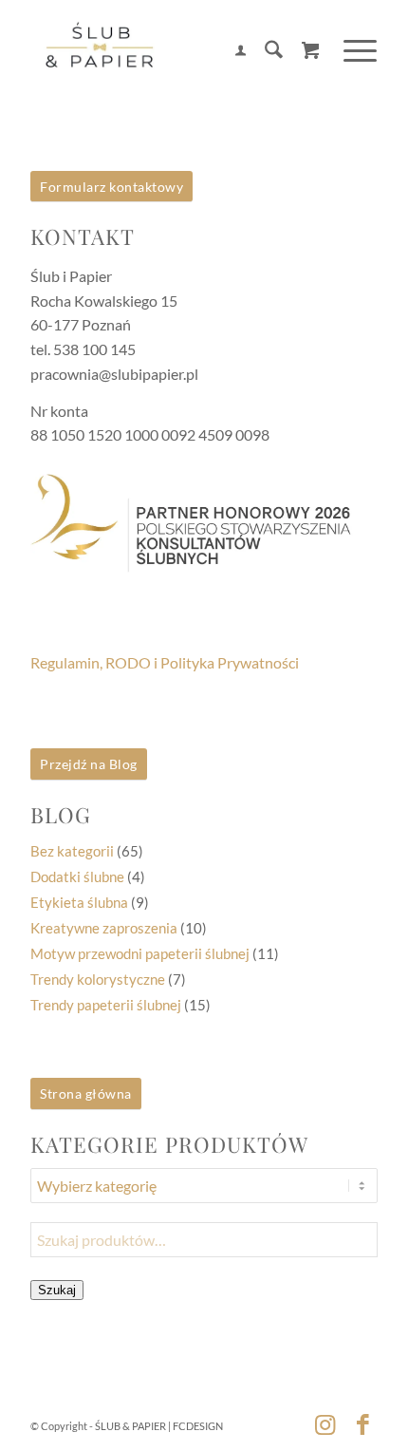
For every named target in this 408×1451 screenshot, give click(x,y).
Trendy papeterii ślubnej (105, 1004)
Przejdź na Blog (89, 764)
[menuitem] (231, 52)
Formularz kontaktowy (111, 187)
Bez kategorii (72, 850)
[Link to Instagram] (325, 1423)
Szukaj (57, 1290)
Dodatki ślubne (77, 876)
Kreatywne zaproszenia (103, 927)
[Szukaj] (264, 52)
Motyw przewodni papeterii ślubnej (140, 953)
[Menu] (351, 51)
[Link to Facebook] (363, 1423)
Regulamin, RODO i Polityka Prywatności (164, 662)
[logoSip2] (168, 52)
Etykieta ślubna (79, 902)
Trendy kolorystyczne (97, 979)
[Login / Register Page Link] (231, 52)
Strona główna (86, 1093)
